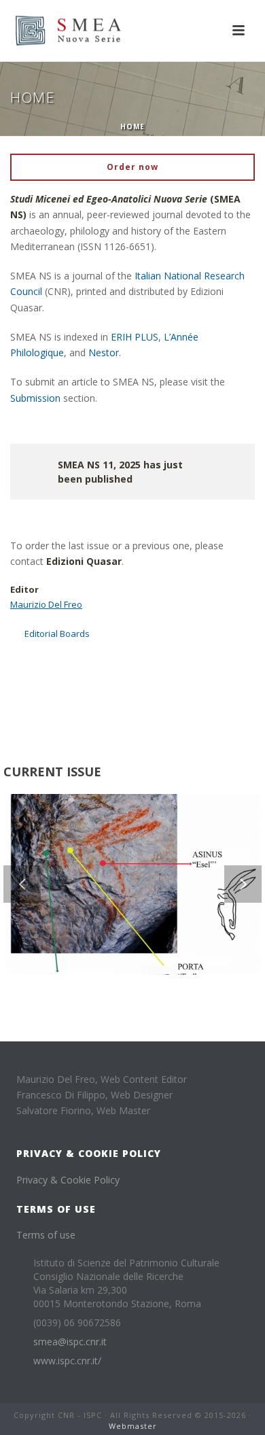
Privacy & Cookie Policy (68, 1179)
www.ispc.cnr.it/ (67, 1361)
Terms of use (45, 1234)
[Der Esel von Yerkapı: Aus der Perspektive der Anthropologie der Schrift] (152, 846)
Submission (35, 398)
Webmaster (133, 1426)
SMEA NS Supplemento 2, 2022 (79, 710)
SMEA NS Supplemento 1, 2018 (79, 694)
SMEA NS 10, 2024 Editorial (70, 678)
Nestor (103, 352)
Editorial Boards (57, 633)
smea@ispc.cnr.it (70, 1342)
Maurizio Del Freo (46, 604)
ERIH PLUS (134, 336)
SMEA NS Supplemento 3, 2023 (79, 725)
